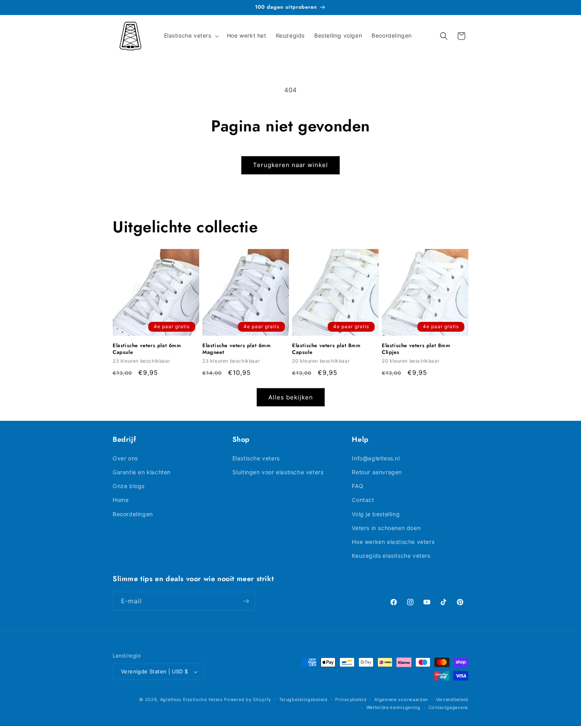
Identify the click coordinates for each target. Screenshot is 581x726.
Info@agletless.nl (376, 458)
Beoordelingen (133, 514)
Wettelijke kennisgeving (393, 707)
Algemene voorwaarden (401, 699)
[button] (190, 35)
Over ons (125, 458)
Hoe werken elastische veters (393, 541)
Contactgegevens (448, 707)
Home (120, 499)
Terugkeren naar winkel (290, 165)
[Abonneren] (246, 601)
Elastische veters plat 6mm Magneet (236, 349)
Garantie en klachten (142, 472)
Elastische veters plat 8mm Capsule (326, 349)
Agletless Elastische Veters (191, 699)
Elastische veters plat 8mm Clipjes (416, 349)
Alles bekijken (290, 397)
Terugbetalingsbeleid (303, 699)
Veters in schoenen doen (386, 528)
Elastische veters (256, 458)
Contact (363, 499)
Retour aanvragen (377, 472)
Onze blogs (129, 486)
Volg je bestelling (376, 514)
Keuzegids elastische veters (391, 555)
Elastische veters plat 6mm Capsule (147, 349)
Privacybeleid (350, 699)
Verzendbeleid (452, 699)
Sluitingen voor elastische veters (278, 472)
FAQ (357, 486)
